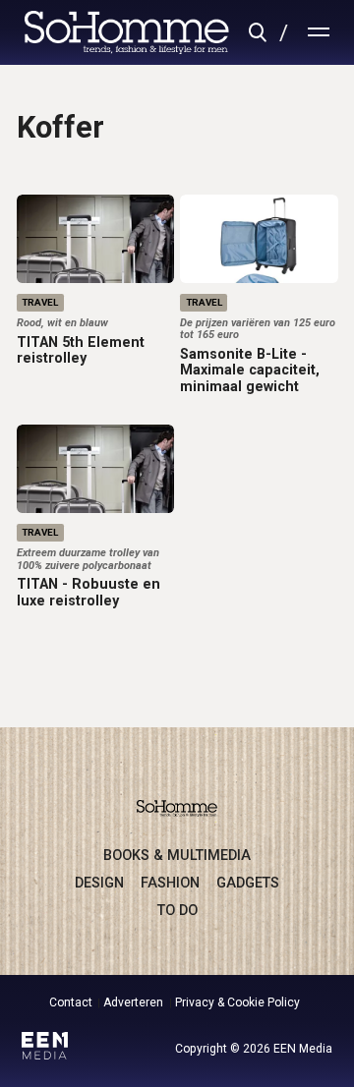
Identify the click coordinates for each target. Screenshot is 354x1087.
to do (177, 910)
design (99, 882)
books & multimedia (177, 855)
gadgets (247, 882)
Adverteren (133, 1002)
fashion (170, 882)
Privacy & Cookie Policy (237, 1002)
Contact (70, 1002)
